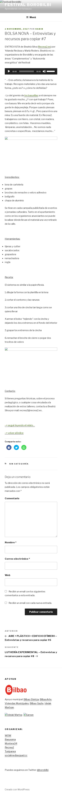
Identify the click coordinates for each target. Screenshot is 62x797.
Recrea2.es (44, 46)
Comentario (12, 498)
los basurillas (31, 95)
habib (39, 29)
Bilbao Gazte (37, 703)
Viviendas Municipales (17, 703)
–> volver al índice (14, 433)
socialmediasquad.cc (16, 755)
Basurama (10, 739)
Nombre (10, 542)
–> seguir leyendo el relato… (20, 425)
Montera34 (11, 743)
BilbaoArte (46, 699)
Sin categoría (19, 464)
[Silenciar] (44, 71)
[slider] (51, 71)
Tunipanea (10, 751)
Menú (33, 17)
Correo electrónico (17, 558)
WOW (8, 735)
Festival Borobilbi (28, 4)
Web (7, 575)
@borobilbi (42, 770)
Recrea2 (9, 747)
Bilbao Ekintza (31, 699)
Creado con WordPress (17, 789)
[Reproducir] (8, 71)
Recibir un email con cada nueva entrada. (30, 603)
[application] (31, 71)
